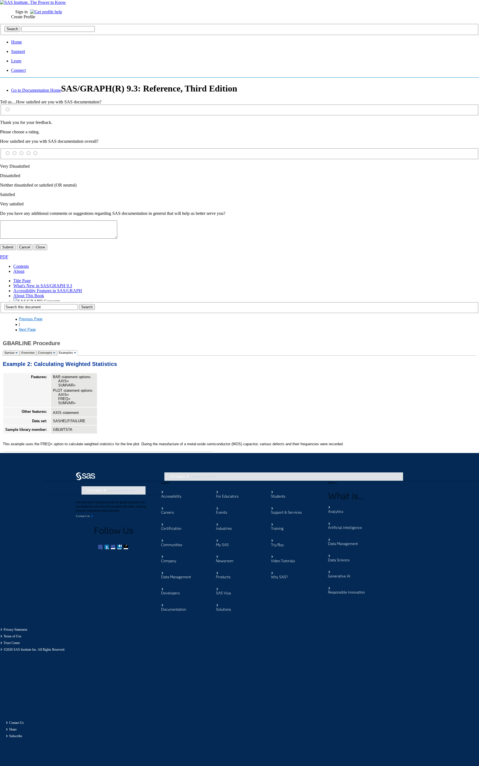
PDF (4, 257)
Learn (16, 60)
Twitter (107, 547)
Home (16, 42)
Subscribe (15, 736)
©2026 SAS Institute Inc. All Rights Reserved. (34, 650)
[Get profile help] (47, 11)
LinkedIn (113, 547)
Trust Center (12, 643)
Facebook (101, 547)
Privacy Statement (15, 630)
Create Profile (23, 16)
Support (18, 51)
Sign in (21, 11)
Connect (18, 70)
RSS (126, 547)
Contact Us (16, 723)
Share (13, 729)
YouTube (120, 547)
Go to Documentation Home (36, 90)
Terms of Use (12, 636)
